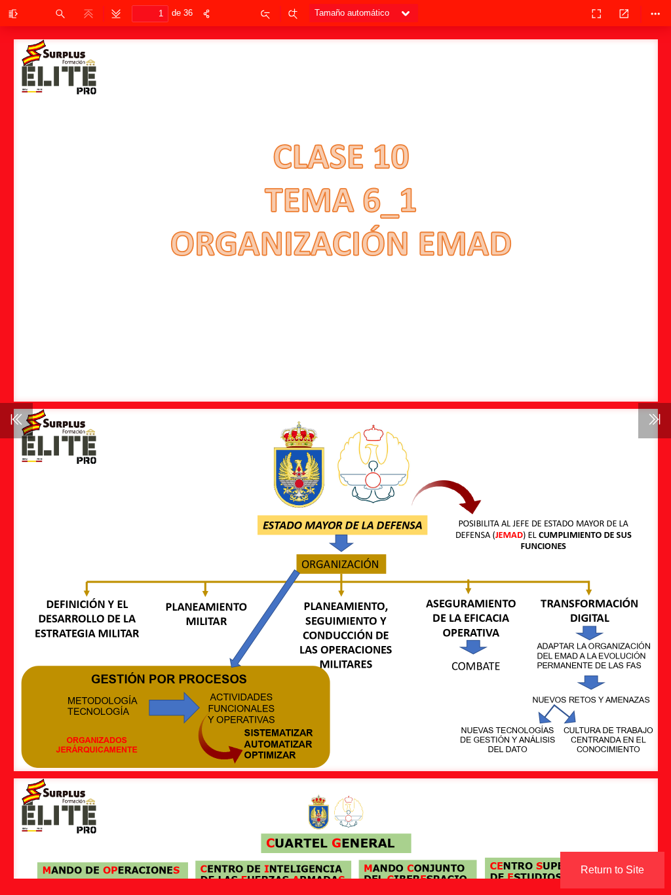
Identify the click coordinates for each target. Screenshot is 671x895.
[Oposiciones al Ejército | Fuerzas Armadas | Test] (567, 13)
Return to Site (612, 869)
